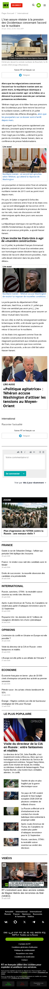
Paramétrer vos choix (24, 954)
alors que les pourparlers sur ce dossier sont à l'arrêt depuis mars (24, 117)
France (7, 545)
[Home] (6, 5)
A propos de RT (24, 944)
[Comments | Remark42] (24, 467)
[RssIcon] (43, 922)
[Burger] (44, 5)
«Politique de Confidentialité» (20, 978)
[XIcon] (24, 922)
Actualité (9, 911)
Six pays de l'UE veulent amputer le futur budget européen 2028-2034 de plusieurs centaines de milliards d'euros (32, 799)
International (8, 418)
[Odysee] (15, 922)
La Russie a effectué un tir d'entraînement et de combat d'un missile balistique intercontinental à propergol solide (33, 814)
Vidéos (7, 858)
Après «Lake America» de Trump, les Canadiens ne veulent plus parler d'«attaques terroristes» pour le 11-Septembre (24, 606)
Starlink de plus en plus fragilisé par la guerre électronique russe (31, 784)
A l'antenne (20, 916)
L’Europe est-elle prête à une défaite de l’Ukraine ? (24, 658)
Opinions (8, 629)
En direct (16, 5)
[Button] (38, 5)
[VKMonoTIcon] (6, 922)
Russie (7, 914)
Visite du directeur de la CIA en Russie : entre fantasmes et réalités (23, 747)
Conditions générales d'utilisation (24, 947)
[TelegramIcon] (34, 922)
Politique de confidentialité (24, 950)
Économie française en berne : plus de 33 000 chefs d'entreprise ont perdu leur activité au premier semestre (24, 678)
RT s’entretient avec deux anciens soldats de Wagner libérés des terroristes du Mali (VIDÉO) (23, 893)
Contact (25, 960)
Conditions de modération (24, 957)
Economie (9, 669)
